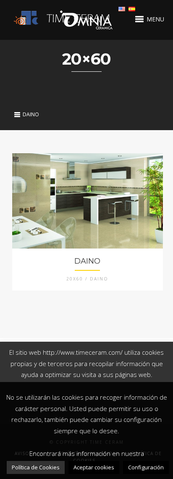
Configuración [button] (146, 467)
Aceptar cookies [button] (93, 467)
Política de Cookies (36, 467)
